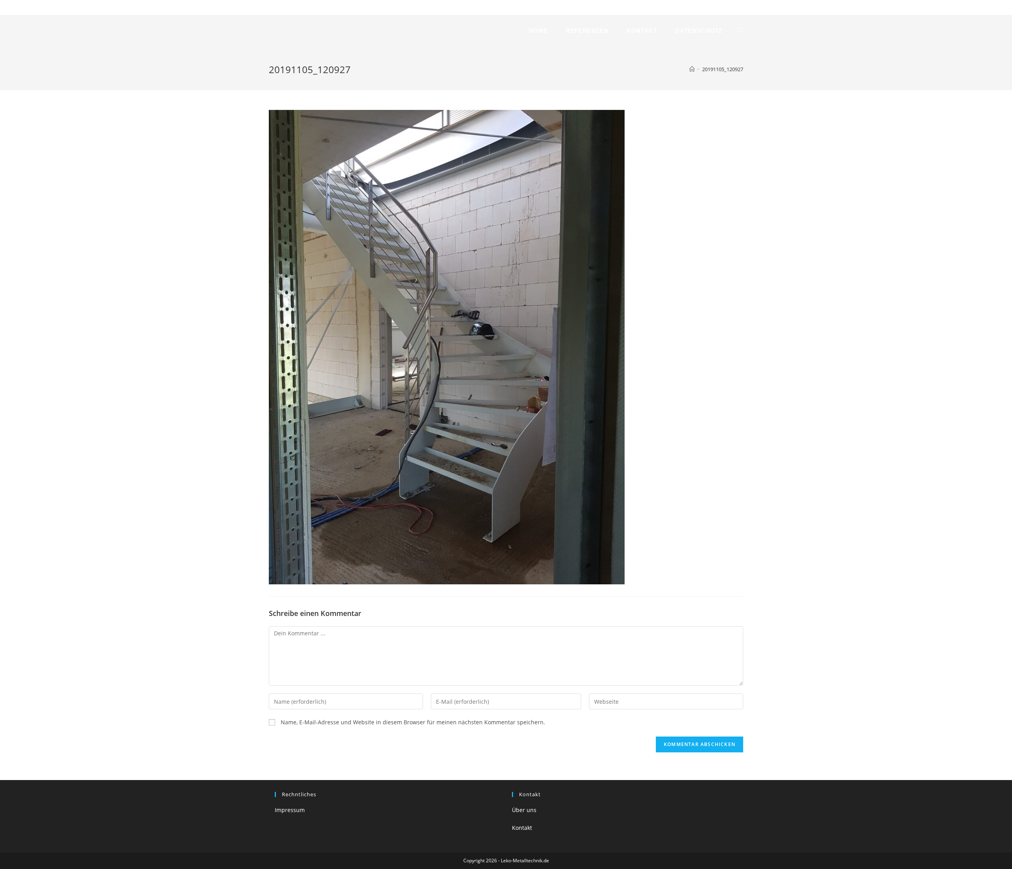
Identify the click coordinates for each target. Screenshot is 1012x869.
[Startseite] (692, 69)
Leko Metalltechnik (310, 30)
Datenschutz (356, 7)
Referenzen (300, 7)
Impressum (290, 810)
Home (275, 7)
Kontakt (327, 7)
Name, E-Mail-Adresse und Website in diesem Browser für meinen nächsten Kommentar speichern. (413, 722)
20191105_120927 (722, 69)
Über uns (524, 810)
